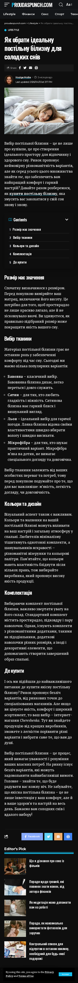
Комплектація (22, 253)
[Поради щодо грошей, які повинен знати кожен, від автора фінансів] (15, 887)
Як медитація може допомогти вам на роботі (50, 905)
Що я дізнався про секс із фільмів (46, 863)
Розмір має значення (27, 229)
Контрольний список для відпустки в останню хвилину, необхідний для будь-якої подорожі (49, 951)
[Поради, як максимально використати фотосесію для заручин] (15, 929)
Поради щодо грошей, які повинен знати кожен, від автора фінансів (46, 886)
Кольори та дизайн (26, 245)
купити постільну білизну (33, 194)
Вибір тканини (22, 237)
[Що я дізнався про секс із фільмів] (15, 866)
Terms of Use (26, 976)
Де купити (20, 262)
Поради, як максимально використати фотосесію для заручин (48, 928)
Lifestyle (13, 30)
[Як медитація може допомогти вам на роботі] (15, 908)
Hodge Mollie (23, 77)
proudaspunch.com (32, 5)
